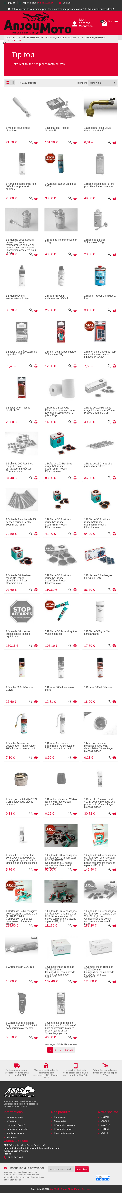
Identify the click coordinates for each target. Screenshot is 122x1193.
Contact (66, 2)
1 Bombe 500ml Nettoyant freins (59, 688)
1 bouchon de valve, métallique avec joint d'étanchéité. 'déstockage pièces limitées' (98, 747)
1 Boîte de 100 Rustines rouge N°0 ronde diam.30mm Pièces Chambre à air (58, 467)
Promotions (59, 1117)
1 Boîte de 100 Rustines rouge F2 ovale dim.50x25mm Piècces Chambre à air (19, 467)
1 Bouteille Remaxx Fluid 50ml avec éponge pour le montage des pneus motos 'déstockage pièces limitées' (21, 859)
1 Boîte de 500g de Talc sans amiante (97, 632)
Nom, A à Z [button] (95, 82)
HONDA (105, 1129)
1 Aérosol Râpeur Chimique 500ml (60, 185)
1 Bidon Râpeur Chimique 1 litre (100, 297)
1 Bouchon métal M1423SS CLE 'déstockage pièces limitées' (21, 802)
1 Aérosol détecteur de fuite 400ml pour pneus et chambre (21, 186)
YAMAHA (105, 1125)
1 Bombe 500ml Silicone (98, 687)
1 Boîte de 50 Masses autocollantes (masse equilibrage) (18, 634)
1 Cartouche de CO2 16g (20, 966)
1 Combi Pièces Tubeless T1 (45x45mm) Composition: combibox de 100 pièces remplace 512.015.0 (60, 972)
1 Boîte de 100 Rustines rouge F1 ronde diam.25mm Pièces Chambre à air (99, 410)
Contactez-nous (15, 1117)
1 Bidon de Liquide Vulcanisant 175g (94, 241)
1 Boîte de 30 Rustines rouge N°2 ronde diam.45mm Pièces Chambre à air (97, 523)
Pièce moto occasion (64, 1125)
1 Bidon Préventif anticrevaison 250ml (56, 297)
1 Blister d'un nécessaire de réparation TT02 (21, 353)
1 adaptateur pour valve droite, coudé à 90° (97, 129)
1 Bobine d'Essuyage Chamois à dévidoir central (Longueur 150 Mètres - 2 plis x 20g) (60, 411)
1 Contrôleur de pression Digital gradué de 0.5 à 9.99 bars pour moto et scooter (21, 1025)
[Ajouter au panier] (36, 142)
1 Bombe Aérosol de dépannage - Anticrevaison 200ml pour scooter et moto (21, 746)
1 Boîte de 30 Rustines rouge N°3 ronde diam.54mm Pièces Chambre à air (18, 579)
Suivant (69, 1050)
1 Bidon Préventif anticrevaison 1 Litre (17, 297)
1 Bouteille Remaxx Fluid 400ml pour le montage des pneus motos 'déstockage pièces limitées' (99, 803)
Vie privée (12, 1137)
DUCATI (105, 1117)
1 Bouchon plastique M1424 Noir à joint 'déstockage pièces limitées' (61, 802)
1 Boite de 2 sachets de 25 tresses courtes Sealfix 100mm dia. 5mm (21, 522)
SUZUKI (105, 1121)
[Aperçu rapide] (31, 142)
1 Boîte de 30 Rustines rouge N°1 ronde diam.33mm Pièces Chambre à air (58, 523)
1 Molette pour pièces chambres (18, 129)
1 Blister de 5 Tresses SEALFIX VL (18, 409)
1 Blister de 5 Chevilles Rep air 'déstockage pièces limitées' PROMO (100, 354)
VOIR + (104, 1133)
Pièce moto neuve (63, 1129)
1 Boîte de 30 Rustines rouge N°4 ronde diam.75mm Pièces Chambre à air (58, 579)
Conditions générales (17, 1129)
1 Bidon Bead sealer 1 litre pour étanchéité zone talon (99, 185)
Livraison (11, 1121)
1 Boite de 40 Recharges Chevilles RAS (98, 576)
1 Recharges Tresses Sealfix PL (57, 129)
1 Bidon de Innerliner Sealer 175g (61, 241)
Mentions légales (15, 1133)
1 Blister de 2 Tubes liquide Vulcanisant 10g (60, 353)
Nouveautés (60, 1121)
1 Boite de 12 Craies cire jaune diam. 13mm (98, 464)
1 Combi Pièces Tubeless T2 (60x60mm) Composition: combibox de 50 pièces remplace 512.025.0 (99, 972)
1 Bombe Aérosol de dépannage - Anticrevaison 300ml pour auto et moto (60, 746)
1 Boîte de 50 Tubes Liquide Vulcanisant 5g (61, 632)
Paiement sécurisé (16, 1125)
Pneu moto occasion (64, 1133)
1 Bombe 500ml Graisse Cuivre (19, 688)
